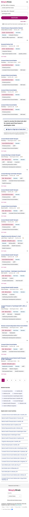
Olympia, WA (23, 403)
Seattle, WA (19, 391)
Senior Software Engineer (10, 405)
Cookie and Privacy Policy (19, 133)
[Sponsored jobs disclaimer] (27, 24)
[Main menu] (27, 2)
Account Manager (18, 401)
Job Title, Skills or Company (8, 5)
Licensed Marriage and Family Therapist (11, 173)
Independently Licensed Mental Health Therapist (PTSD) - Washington (13, 358)
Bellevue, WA (7, 393)
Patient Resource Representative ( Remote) (12, 28)
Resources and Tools (14, 485)
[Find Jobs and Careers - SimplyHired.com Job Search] (6, 2)
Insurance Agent (18, 393)
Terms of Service (18, 504)
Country (10, 493)
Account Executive (8, 391)
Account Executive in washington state (13, 396)
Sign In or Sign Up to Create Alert (17, 129)
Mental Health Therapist (10, 403)
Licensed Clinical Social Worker (9, 60)
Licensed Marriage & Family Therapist (10, 155)
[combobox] (14, 7)
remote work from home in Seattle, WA (13, 398)
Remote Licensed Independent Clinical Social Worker (14, 325)
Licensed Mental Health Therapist (9, 138)
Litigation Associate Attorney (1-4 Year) (11, 236)
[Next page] (24, 380)
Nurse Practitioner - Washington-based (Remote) (13, 271)
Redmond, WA (7, 401)
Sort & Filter (23, 21)
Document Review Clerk (7, 44)
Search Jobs (14, 17)
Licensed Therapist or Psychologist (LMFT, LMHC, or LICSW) (14, 306)
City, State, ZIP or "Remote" (7, 11)
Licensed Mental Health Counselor (9, 287)
